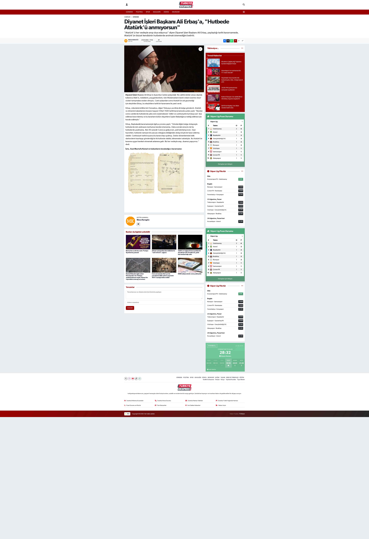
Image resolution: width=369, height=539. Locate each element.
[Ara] (244, 5)
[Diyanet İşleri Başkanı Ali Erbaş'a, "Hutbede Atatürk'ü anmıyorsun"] (164, 68)
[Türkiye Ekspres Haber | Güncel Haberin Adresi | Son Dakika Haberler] (186, 5)
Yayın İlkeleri (241, 379)
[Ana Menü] (244, 12)
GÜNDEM (129, 12)
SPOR (148, 12)
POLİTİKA (139, 12)
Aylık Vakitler (212, 369)
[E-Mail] (138, 224)
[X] (125, 378)
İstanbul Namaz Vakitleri (195, 400)
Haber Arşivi (222, 405)
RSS (128, 414)
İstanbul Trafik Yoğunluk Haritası (228, 400)
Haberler (127, 17)
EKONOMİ (176, 12)
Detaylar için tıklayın (225, 164)
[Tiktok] (136, 378)
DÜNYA (166, 12)
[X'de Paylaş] (228, 40)
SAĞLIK (217, 377)
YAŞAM (223, 377)
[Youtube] (132, 378)
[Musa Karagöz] (130, 221)
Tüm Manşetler (161, 405)
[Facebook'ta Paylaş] (224, 40)
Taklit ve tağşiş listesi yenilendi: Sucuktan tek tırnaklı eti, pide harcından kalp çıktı (189, 252)
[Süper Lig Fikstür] (242, 171)
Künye (223, 379)
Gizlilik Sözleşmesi (208, 379)
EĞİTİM (242, 377)
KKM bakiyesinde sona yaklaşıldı (189, 274)
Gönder (130, 308)
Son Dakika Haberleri (193, 405)
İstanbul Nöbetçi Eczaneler (135, 400)
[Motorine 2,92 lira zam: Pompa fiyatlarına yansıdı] (138, 242)
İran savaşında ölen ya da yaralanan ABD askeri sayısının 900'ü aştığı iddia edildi (163, 275)
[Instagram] (129, 378)
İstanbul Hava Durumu (164, 400)
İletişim (217, 379)
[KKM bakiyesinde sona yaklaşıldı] (190, 265)
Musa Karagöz (143, 220)
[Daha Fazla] (235, 40)
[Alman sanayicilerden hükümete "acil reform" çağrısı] (164, 242)
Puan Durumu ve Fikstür (133, 405)
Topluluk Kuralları (231, 379)
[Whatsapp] (139, 378)
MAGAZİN (156, 12)
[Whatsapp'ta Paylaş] (231, 40)
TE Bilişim (242, 414)
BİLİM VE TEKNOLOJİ (232, 377)
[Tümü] (242, 48)
